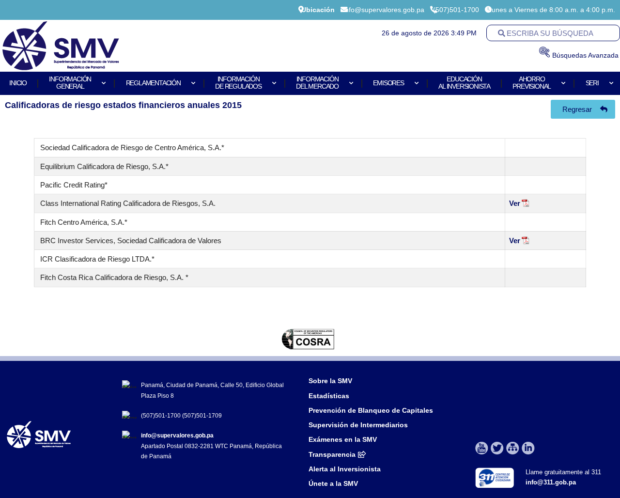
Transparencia (332, 454)
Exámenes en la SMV (343, 439)
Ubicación (318, 10)
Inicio (18, 83)
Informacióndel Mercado (317, 83)
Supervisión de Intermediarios (358, 425)
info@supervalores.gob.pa (177, 435)
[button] (16, 339)
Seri (592, 83)
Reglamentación (153, 83)
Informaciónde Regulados (238, 83)
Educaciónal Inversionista (464, 83)
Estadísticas (330, 396)
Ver (514, 203)
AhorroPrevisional (531, 83)
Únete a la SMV (333, 483)
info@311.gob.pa (551, 482)
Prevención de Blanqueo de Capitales (371, 410)
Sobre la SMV (330, 381)
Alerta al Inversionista (345, 469)
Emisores (388, 83)
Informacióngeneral (70, 83)
